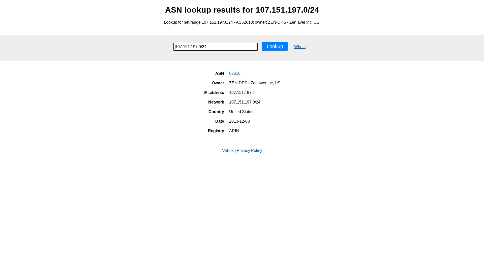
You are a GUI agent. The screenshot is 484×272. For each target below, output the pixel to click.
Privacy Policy (249, 150)
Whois (300, 47)
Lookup (275, 46)
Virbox (228, 150)
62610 (234, 73)
